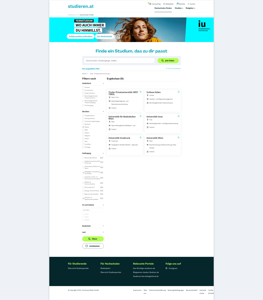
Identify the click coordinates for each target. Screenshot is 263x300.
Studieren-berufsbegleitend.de (146, 276)
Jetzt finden (169, 60)
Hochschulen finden (163, 8)
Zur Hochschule (104, 36)
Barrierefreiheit (191, 290)
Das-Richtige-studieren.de (144, 268)
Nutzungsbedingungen (176, 290)
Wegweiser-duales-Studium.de (146, 272)
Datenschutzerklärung (157, 290)
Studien (178, 8)
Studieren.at (72, 15)
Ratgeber (190, 8)
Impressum (137, 290)
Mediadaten (105, 268)
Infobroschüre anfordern (80, 36)
